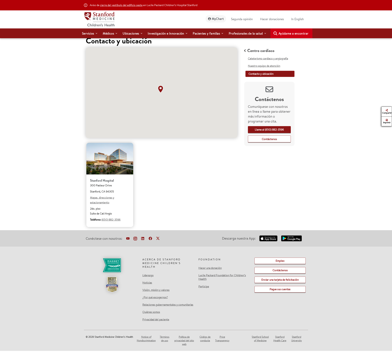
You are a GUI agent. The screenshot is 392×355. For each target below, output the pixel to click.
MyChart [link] (218, 19)
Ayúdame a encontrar (294, 33)
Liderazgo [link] (148, 275)
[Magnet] (112, 265)
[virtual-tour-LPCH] (128, 239)
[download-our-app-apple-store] (268, 238)
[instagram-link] (135, 239)
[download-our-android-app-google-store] (291, 238)
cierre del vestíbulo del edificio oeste (121, 5)
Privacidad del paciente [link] (155, 319)
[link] (298, 19)
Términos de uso (164, 338)
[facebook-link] (150, 239)
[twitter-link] (158, 239)
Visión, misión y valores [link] (156, 290)
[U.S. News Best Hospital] (112, 284)
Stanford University (296, 338)
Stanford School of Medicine (260, 338)
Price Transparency (222, 338)
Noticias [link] (147, 283)
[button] (161, 89)
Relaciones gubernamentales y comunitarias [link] (167, 305)
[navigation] (196, 33)
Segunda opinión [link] (242, 19)
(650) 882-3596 (111, 220)
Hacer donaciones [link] (272, 19)
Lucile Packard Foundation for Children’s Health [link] (222, 277)
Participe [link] (203, 286)
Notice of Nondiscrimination (146, 338)
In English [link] (297, 19)
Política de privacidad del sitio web (184, 340)
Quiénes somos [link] (151, 312)
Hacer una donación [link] (210, 268)
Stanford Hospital (102, 180)
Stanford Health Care (279, 338)
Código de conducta (205, 338)
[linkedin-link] (143, 239)
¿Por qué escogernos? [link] (155, 297)
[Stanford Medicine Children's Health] (99, 19)
